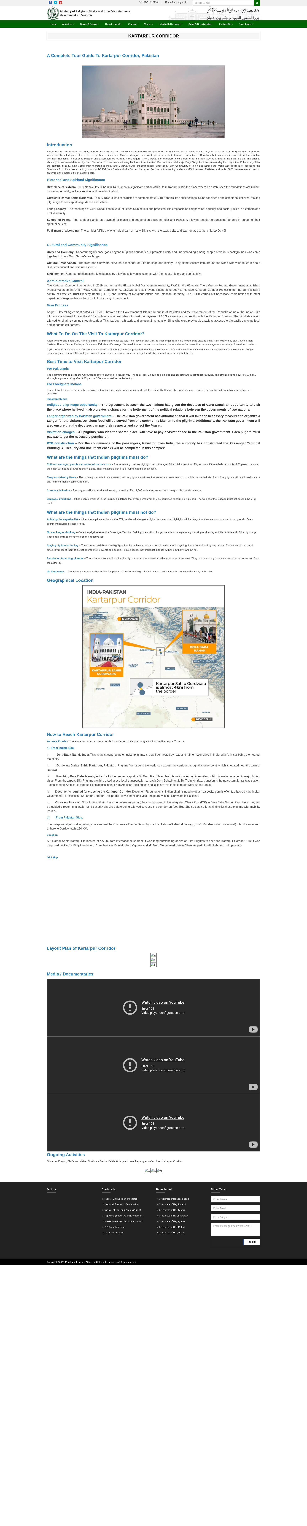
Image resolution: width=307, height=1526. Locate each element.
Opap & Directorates (199, 24)
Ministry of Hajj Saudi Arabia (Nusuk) (122, 1209)
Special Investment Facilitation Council (123, 1221)
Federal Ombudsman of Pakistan (121, 1198)
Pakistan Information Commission (121, 1204)
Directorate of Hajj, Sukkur (171, 1232)
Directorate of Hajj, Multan (171, 1227)
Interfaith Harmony (170, 24)
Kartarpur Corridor (114, 1232)
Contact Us (225, 24)
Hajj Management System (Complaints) (123, 1215)
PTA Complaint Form (114, 1227)
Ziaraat (132, 24)
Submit (252, 1241)
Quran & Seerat (89, 24)
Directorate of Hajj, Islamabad (173, 1198)
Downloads (245, 24)
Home (53, 24)
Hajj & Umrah (112, 24)
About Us (67, 24)
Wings (147, 24)
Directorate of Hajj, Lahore (171, 1209)
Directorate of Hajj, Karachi (172, 1204)
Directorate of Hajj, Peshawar (173, 1215)
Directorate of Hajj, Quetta (171, 1221)
